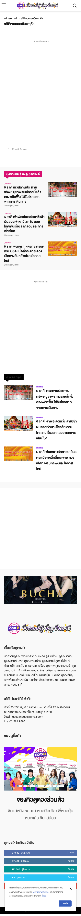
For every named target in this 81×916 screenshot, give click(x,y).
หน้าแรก (8, 18)
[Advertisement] (40, 83)
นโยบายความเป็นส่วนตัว (41, 892)
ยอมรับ (65, 903)
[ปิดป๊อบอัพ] (71, 888)
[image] (40, 769)
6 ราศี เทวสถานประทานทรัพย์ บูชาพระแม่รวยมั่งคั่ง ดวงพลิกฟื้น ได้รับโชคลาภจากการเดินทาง (22, 194)
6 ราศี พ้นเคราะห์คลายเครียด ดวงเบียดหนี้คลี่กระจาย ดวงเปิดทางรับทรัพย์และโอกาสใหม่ (24, 254)
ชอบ (72, 852)
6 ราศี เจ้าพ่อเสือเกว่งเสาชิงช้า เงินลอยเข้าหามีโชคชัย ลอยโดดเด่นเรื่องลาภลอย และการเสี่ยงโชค (24, 224)
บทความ (7, 183)
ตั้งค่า (44, 895)
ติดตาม (71, 860)
